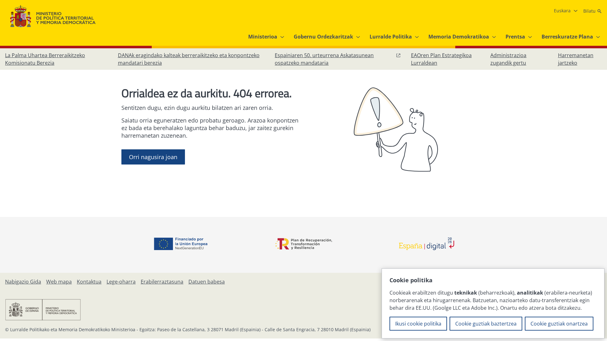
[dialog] (493, 303)
